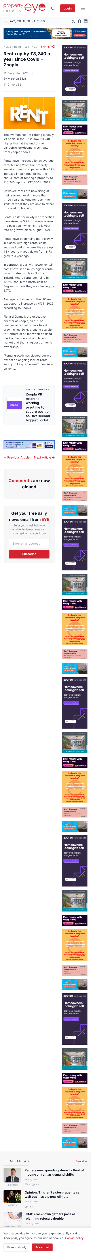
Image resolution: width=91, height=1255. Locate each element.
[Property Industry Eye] (25, 8)
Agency (12, 1205)
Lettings (31, 46)
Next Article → (44, 457)
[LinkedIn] (85, 21)
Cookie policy (74, 1238)
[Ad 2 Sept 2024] (74, 155)
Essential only (16, 1247)
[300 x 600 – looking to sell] (74, 70)
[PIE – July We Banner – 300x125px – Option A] (74, 130)
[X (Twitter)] (73, 21)
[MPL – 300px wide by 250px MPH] (74, 110)
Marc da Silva (17, 78)
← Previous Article (17, 457)
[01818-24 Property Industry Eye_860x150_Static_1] (29, 444)
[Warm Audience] (74, 180)
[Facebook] (79, 21)
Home (7, 46)
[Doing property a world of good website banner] (74, 194)
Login (68, 8)
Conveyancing (13, 1226)
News (18, 46)
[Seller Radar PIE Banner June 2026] (45, 33)
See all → (81, 1161)
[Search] (53, 8)
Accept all (42, 1247)
